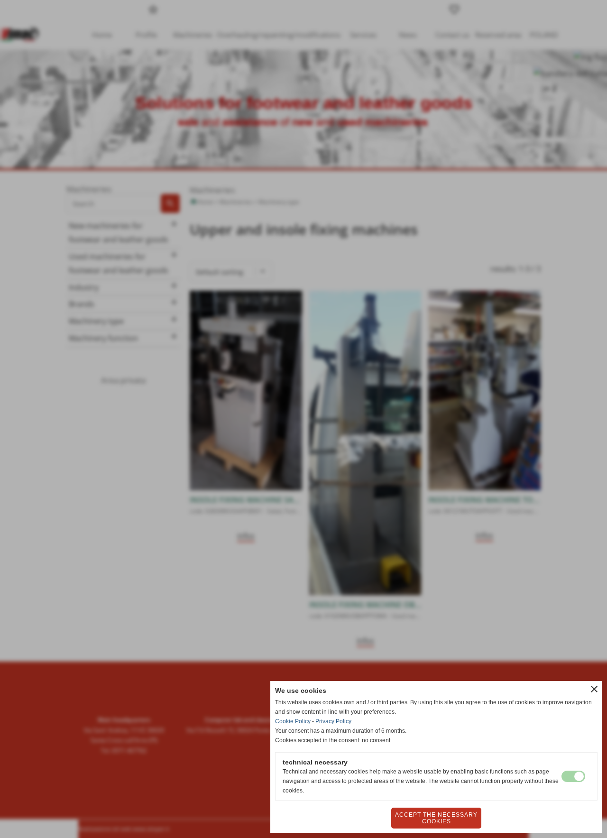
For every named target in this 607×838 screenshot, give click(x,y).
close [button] (594, 689)
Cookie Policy (293, 721)
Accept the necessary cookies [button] (436, 818)
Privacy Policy (333, 721)
